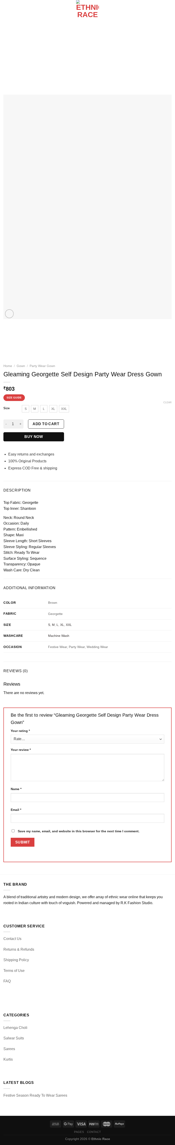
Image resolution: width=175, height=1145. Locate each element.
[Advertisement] (87, 57)
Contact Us (12, 939)
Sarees (9, 1049)
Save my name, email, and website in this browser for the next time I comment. (78, 831)
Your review (21, 750)
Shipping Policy (16, 960)
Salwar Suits (13, 1038)
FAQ (7, 981)
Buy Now (33, 437)
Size (6, 408)
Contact (94, 1132)
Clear (167, 402)
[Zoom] (9, 313)
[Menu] (6, 11)
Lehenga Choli (15, 1028)
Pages (79, 1132)
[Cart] (169, 11)
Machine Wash (58, 636)
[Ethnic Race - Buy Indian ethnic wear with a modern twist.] (87, 11)
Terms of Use (14, 971)
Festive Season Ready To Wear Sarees (35, 1095)
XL (62, 625)
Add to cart (46, 424)
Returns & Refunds (18, 949)
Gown (21, 366)
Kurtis (8, 1059)
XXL (69, 625)
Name (16, 789)
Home (7, 366)
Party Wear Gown (42, 366)
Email (16, 810)
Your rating (20, 731)
